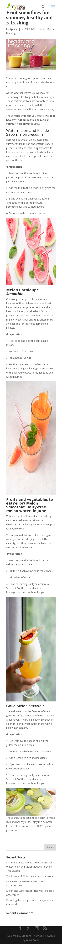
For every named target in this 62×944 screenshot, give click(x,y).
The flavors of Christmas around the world (30, 876)
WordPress (32, 940)
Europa (41, 29)
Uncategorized (14, 33)
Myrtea (51, 29)
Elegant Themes (32, 935)
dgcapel (13, 29)
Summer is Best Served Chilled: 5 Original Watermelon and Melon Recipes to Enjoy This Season (29, 866)
